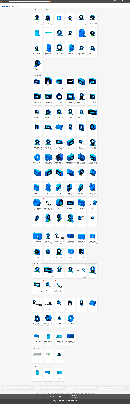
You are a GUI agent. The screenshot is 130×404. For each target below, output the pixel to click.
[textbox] (29, 1)
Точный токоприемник (37, 389)
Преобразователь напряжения (101, 389)
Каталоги (18, 6)
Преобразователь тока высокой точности (109, 389)
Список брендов (72, 394)
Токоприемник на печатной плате (69, 389)
